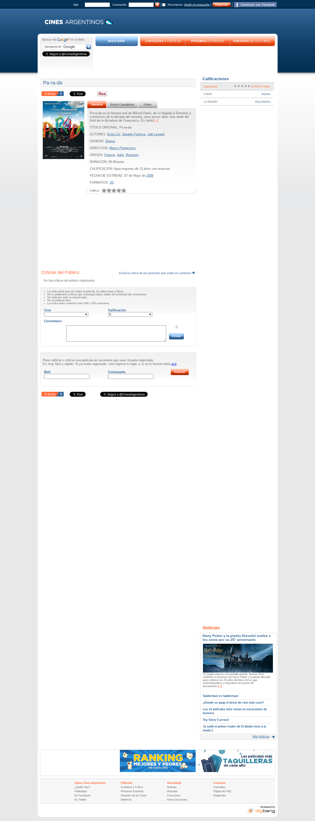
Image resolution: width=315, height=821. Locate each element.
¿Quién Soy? (82, 787)
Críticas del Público (60, 272)
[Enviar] (176, 336)
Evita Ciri (113, 134)
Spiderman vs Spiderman (220, 696)
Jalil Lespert (156, 134)
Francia (109, 155)
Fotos (148, 104)
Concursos (173, 795)
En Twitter (80, 799)
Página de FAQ (222, 791)
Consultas (219, 787)
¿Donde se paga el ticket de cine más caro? (233, 702)
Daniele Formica (133, 134)
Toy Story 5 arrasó (216, 720)
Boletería (126, 799)
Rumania (132, 155)
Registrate (221, 4)
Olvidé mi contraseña (196, 4)
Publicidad (81, 791)
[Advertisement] (185, 59)
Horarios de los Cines (134, 795)
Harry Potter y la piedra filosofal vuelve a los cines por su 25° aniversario (237, 638)
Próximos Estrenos (132, 791)
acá (173, 364)
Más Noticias (261, 736)
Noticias (172, 787)
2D (112, 182)
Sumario (97, 104)
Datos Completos (122, 104)
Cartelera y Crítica (132, 787)
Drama (110, 141)
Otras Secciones (177, 799)
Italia (120, 155)
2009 (149, 175)
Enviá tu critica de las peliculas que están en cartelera (155, 273)
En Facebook (83, 795)
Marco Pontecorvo (123, 148)
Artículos (172, 791)
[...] (155, 120)
